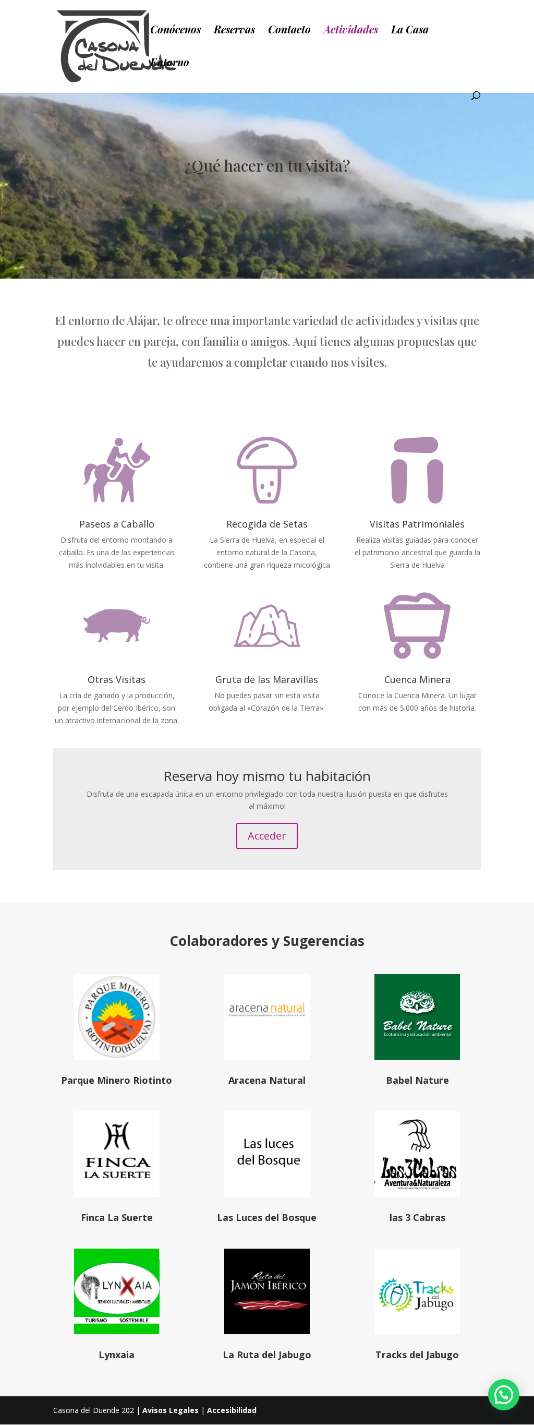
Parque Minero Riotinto (116, 1080)
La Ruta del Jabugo (267, 1354)
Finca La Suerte (117, 1217)
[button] (503, 1394)
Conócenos (175, 31)
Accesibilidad (232, 1410)
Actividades (351, 31)
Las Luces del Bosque (267, 1217)
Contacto (289, 31)
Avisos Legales (170, 1410)
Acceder (267, 836)
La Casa (410, 31)
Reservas (234, 31)
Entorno (169, 63)
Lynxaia (117, 1354)
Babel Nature (417, 1080)
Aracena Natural (267, 1080)
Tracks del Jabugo (417, 1354)
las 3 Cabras (417, 1217)
